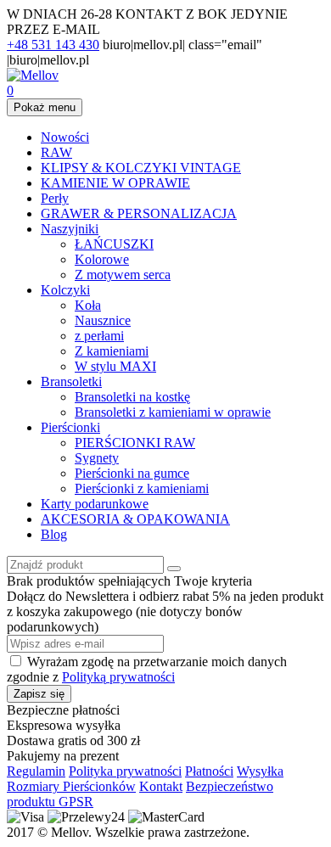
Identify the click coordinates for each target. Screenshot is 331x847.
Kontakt (160, 786)
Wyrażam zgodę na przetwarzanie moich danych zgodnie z (147, 669)
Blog (54, 534)
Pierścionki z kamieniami (142, 488)
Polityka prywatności (125, 771)
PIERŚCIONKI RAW (135, 442)
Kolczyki (65, 290)
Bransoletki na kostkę (132, 397)
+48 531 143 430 (53, 44)
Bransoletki (71, 381)
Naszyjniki (69, 229)
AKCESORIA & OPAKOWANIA (135, 519)
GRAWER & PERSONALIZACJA (139, 213)
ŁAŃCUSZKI (114, 244)
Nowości (65, 137)
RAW (56, 152)
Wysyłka (260, 771)
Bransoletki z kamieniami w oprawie (173, 412)
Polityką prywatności (118, 677)
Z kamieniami (112, 351)
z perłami (99, 335)
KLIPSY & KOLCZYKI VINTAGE (141, 167)
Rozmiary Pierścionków (71, 786)
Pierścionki (70, 427)
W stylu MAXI (115, 366)
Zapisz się (39, 693)
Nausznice (103, 320)
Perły (55, 198)
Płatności (209, 771)
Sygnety (97, 458)
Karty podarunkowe (95, 503)
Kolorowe (102, 259)
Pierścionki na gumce (132, 473)
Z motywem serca (123, 274)
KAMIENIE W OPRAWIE (115, 183)
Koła (88, 305)
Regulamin (36, 771)
